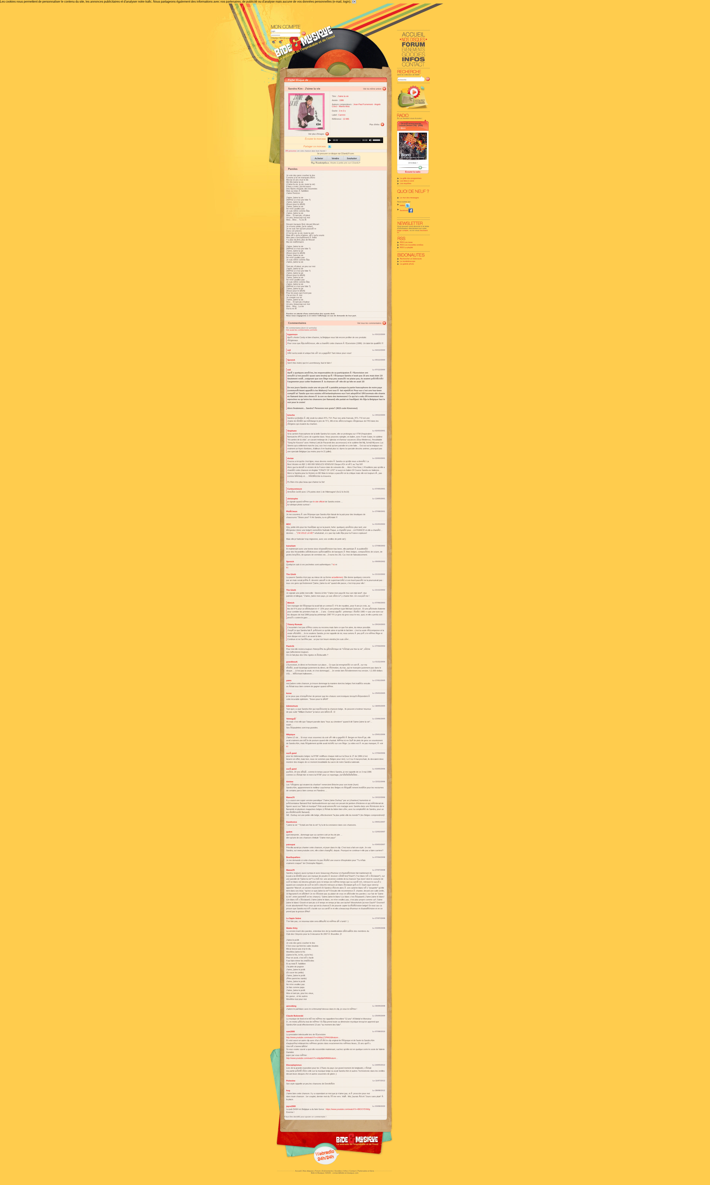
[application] (355, 140)
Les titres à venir (407, 181)
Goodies (338, 1171)
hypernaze (292, 334)
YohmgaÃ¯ (291, 719)
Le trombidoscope (407, 261)
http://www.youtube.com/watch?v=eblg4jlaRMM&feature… (312, 1058)
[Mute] (370, 140)
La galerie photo (407, 264)
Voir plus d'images (316, 134)
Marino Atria (344, 106)
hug (288, 1090)
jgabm (289, 832)
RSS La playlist (406, 247)
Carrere (341, 115)
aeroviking (291, 1006)
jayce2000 (291, 1106)
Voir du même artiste (372, 89)
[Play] (330, 140)
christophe (292, 499)
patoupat (290, 844)
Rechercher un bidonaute (411, 259)
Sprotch (291, 360)
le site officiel (318, 501)
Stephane (292, 431)
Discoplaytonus (294, 1065)
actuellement (337, 577)
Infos (345, 1171)
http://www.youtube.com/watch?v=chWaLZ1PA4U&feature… (313, 1037)
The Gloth (291, 574)
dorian (290, 458)
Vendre (335, 158)
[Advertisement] (350, 13)
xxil (289, 350)
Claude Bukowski (294, 1016)
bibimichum (292, 706)
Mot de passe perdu (288, 38)
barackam (291, 546)
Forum (317, 1171)
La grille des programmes (410, 178)
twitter (402, 205)
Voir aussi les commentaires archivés (301, 330)
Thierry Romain (294, 624)
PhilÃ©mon (291, 511)
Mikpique (290, 734)
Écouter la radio (412, 172)
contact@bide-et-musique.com (345, 1173)
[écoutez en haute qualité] (280, 44)
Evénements (327, 1171)
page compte (402, 230)
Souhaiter (352, 158)
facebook (404, 210)
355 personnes (291, 151)
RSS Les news (406, 242)
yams (288, 680)
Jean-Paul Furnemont (363, 104)
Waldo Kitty (291, 928)
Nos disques (308, 1171)
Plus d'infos (374, 124)
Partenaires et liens (366, 1171)
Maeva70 (290, 797)
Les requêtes (405, 183)
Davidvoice (291, 822)
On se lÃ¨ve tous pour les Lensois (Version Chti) (410, 124)
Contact (352, 1171)
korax (289, 693)
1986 (341, 100)
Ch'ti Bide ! (412, 163)
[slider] (378, 139)
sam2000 (290, 1031)
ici (334, 564)
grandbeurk (291, 662)
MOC (288, 524)
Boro (403, 128)
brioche (291, 415)
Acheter (319, 158)
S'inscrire (274, 38)
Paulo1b (290, 646)
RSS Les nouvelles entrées (411, 245)
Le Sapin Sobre (293, 918)
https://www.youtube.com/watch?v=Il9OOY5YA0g (348, 1109)
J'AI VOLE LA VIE (305, 533)
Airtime (289, 782)
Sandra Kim (295, 88)
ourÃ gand (291, 753)
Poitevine (290, 1081)
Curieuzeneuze (294, 489)
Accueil (298, 1171)
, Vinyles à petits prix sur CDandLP (335, 163)
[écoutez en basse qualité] (274, 44)
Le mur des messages (409, 198)
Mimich (290, 603)
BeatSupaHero (293, 857)
